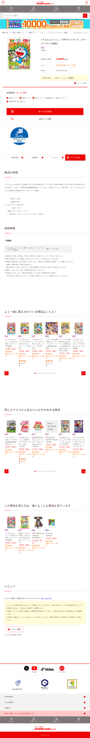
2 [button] (37, 373)
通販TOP (5, 32)
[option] (11, 341)
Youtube (34, 672)
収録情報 (35, 157)
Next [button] (83, 373)
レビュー (55, 157)
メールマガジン (62, 672)
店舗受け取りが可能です (17, 101)
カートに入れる (45, 111)
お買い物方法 (8, 697)
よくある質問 (8, 702)
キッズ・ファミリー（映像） (59, 32)
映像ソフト (32, 32)
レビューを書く (81, 83)
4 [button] (41, 373)
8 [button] (50, 373)
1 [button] (35, 373)
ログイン (86, 4)
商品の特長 (14, 157)
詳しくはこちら (46, 598)
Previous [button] (6, 373)
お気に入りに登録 (45, 119)
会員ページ (34, 10)
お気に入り (56, 10)
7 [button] (48, 373)
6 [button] (46, 373)
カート (79, 10)
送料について (26, 98)
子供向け (44, 50)
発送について (13, 98)
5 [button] (43, 373)
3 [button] (39, 373)
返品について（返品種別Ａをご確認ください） (51, 98)
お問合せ (7, 708)
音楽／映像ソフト (18, 32)
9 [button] (52, 373)
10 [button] (54, 373)
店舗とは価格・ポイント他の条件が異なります (19, 713)
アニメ (42, 32)
